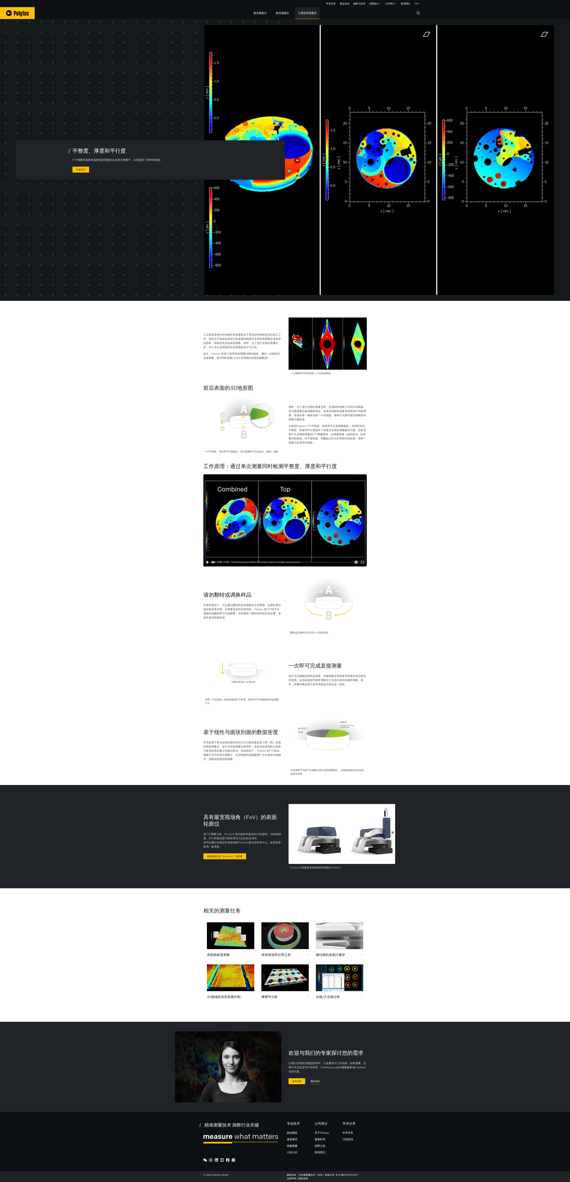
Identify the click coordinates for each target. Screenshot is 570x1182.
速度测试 (292, 1139)
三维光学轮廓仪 (307, 13)
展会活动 (344, 3)
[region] (285, 520)
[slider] (285, 557)
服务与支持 (359, 3)
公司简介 (390, 3)
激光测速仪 (282, 13)
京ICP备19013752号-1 (347, 1174)
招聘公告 (320, 1145)
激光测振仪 (260, 13)
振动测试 (292, 1132)
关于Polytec (322, 1132)
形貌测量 (292, 1145)
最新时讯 (320, 1139)
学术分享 (331, 3)
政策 (305, 1178)
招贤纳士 (374, 3)
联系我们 (405, 3)
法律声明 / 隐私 (295, 1178)
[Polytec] (17, 13)
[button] (207, 562)
